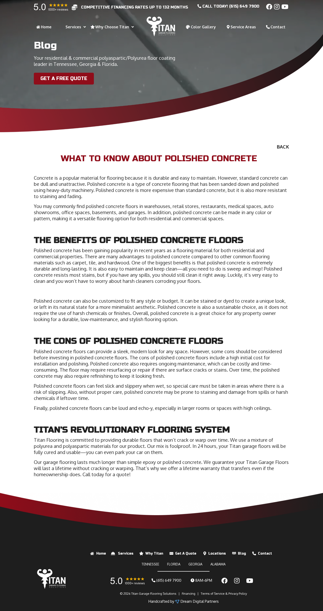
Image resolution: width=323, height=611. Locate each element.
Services (125, 554)
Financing (188, 593)
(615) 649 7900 (168, 580)
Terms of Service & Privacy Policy (224, 593)
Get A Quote (185, 554)
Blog (242, 554)
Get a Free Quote (63, 78)
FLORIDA (173, 564)
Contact (265, 554)
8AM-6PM (203, 580)
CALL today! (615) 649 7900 (230, 6)
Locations (217, 554)
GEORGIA (195, 564)
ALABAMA (218, 564)
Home (101, 554)
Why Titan (154, 554)
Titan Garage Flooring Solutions (153, 593)
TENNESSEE (150, 564)
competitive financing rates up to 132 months (134, 7)
